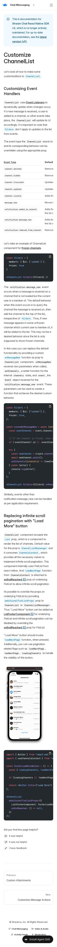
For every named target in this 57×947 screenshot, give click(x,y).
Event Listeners (35, 102)
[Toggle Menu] (51, 5)
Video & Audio (41, 928)
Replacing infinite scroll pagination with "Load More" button (24, 520)
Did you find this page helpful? (21, 829)
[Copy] (50, 257)
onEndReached (13, 579)
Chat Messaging (20, 928)
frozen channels (31, 248)
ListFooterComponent (17, 614)
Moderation (40, 934)
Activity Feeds (21, 934)
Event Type (10, 162)
